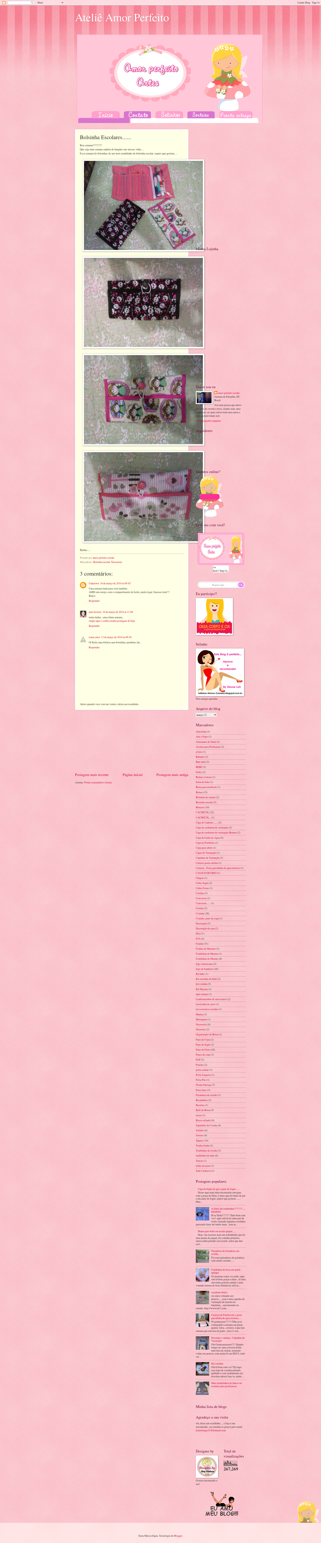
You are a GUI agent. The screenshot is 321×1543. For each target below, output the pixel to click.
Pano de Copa (203, 1039)
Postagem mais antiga (172, 774)
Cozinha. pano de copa (207, 918)
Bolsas (199, 792)
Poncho (200, 1065)
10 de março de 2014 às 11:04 (118, 612)
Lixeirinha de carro (205, 1004)
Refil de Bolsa (203, 1110)
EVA (198, 938)
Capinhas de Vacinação (207, 857)
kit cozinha (201, 984)
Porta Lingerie (203, 1075)
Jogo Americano (204, 964)
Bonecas (200, 807)
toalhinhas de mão (205, 1155)
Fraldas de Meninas (206, 948)
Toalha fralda (202, 1145)
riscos (199, 1115)
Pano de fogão (203, 1044)
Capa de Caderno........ (207, 822)
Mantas (199, 1014)
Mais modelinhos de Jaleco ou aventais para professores (226, 1384)
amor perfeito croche (229, 393)
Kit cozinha (217, 1363)
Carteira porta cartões (207, 863)
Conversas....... (203, 903)
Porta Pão (201, 1080)
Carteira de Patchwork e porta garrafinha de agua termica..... (226, 1316)
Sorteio (199, 1135)
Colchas (200, 893)
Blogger (178, 1535)
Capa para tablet (204, 847)
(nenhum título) (219, 1292)
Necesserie (116, 562)
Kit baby (200, 974)
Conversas (201, 898)
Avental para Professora (208, 746)
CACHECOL (202, 812)
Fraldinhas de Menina (207, 953)
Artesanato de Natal (206, 741)
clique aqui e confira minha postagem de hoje (112, 621)
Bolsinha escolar (101, 562)
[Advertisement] (131, 741)
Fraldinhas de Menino (207, 958)
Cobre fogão (202, 883)
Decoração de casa (205, 928)
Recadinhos (202, 1100)
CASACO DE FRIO (206, 873)
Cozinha (200, 913)
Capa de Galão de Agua (208, 837)
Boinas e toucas (204, 777)
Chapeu (200, 878)
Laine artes (94, 637)
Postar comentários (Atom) (98, 782)
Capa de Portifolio (205, 842)
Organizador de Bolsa (207, 1034)
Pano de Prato (203, 1049)
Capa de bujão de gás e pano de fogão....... (219, 1189)
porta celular (202, 1070)
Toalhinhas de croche (206, 1150)
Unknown (94, 583)
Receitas (200, 1105)
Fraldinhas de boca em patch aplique (225, 1271)
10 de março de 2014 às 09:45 (115, 583)
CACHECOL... (203, 817)
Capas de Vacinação (206, 852)
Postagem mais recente (92, 774)
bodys (199, 772)
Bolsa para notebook (206, 787)
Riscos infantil (203, 1120)
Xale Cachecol (203, 1170)
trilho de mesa (203, 1165)
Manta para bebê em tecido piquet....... (217, 1231)
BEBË (199, 767)
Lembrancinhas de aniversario (211, 999)
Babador (200, 757)
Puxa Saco (201, 1090)
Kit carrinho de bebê (206, 979)
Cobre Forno (202, 888)
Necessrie (201, 1029)
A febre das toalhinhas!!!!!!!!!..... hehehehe (228, 1210)
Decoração (201, 923)
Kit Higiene (202, 989)
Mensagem (201, 1019)
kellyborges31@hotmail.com (211, 1430)
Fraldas (199, 943)
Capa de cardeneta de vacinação (212, 827)
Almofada (201, 731)
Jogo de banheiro (204, 969)
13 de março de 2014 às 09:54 (116, 637)
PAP (198, 1059)
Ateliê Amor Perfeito (122, 17)
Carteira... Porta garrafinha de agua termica (218, 868)
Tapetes (199, 1140)
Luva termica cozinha (207, 1009)
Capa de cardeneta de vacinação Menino (216, 832)
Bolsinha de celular (205, 797)
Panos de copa (203, 1054)
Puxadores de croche (206, 1095)
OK (241, 584)
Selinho (200, 1130)
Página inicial (132, 774)
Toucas (199, 1160)
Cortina (200, 908)
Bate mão (200, 762)
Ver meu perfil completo (208, 420)
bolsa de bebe (203, 782)
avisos (199, 752)
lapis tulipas (202, 994)
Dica (198, 933)
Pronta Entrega (203, 1085)
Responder (94, 600)
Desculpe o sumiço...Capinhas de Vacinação (228, 1339)
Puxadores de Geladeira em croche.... (225, 1252)
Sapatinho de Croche (206, 1125)
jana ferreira (95, 612)
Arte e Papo (202, 736)
